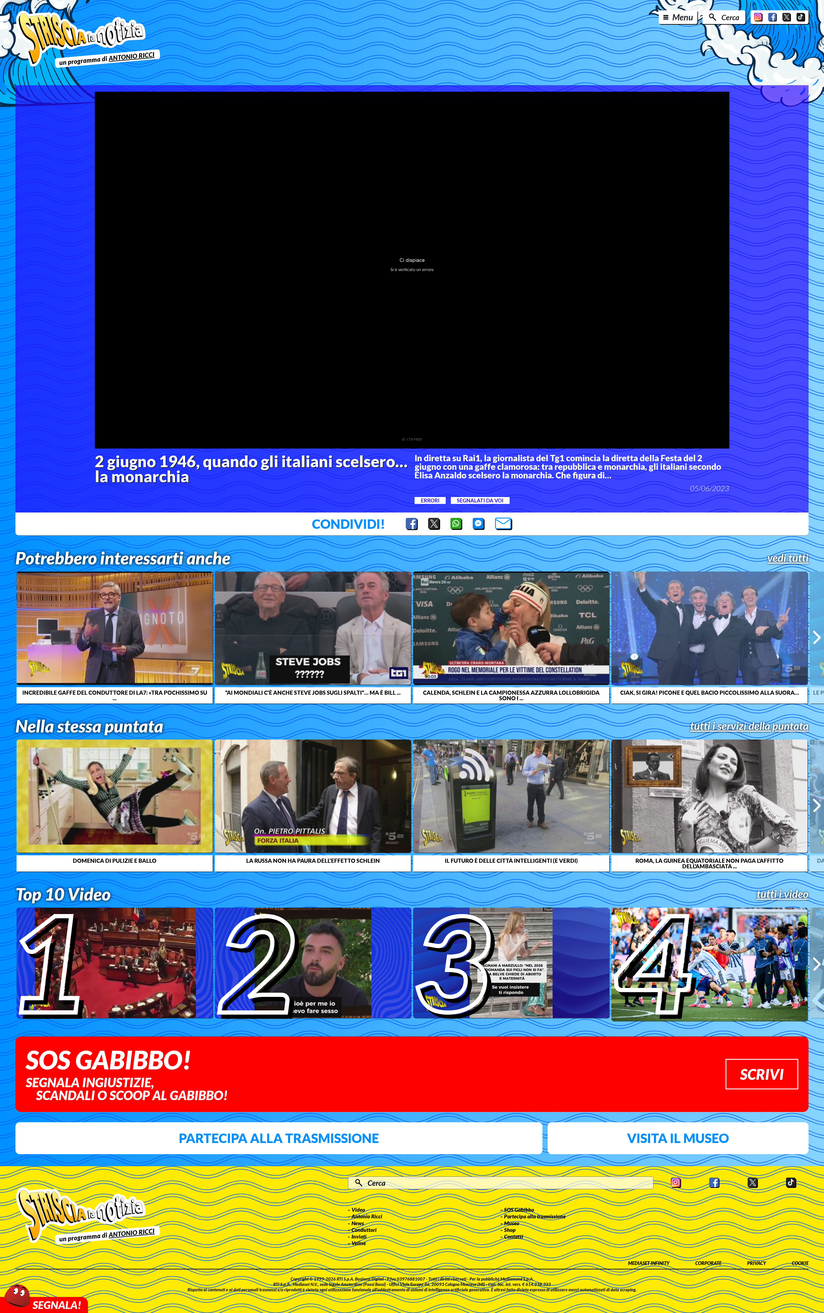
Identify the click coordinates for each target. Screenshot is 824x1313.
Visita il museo (678, 1138)
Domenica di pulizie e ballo (114, 860)
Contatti (513, 1236)
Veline (358, 1243)
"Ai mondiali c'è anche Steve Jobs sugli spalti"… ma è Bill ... (313, 692)
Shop (510, 1230)
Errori (430, 500)
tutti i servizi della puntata (749, 725)
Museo (511, 1223)
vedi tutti (788, 557)
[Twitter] (786, 17)
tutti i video (783, 893)
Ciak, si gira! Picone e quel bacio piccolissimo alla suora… (709, 692)
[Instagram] (758, 17)
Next (817, 637)
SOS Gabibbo (519, 1209)
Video (358, 1209)
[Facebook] (772, 17)
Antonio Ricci (366, 1216)
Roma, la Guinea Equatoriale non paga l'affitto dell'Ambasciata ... (709, 863)
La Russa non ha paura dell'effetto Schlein (313, 860)
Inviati (359, 1236)
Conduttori (364, 1230)
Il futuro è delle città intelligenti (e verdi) (511, 860)
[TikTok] (801, 17)
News (357, 1223)
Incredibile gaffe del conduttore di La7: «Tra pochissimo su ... (114, 695)
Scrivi (762, 1074)
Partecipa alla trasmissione (279, 1138)
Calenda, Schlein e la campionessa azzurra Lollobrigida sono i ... (511, 695)
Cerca (730, 17)
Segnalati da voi (480, 500)
